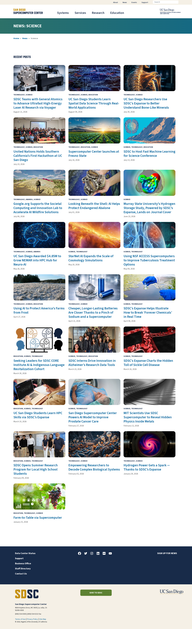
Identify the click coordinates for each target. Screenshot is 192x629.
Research (98, 13)
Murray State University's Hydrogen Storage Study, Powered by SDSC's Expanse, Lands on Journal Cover (149, 207)
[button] (181, 623)
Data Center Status (25, 553)
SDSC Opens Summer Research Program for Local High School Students (35, 469)
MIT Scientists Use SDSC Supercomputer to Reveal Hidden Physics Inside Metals (148, 417)
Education (117, 13)
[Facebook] (80, 554)
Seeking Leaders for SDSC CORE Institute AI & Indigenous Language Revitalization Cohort (39, 364)
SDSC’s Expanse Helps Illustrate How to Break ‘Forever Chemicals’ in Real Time (148, 312)
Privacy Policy (32, 619)
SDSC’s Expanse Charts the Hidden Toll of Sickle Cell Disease (148, 362)
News (25, 38)
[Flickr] (105, 554)
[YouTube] (111, 554)
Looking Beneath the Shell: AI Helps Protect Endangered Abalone (94, 205)
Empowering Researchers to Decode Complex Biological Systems (94, 467)
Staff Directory (23, 568)
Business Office (23, 563)
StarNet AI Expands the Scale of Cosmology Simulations (90, 258)
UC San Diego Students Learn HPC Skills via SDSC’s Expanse (37, 415)
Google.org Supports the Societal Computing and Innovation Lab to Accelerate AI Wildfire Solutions (37, 207)
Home (16, 38)
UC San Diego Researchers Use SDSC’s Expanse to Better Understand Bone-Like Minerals (146, 103)
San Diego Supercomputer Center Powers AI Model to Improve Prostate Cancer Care (92, 417)
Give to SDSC (95, 592)
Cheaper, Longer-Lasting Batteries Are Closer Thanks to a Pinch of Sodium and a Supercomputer (93, 312)
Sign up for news (167, 553)
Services (80, 13)
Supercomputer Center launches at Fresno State (93, 153)
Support (19, 558)
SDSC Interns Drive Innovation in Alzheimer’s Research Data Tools (92, 362)
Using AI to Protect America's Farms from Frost (39, 310)
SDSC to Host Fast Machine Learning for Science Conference (149, 153)
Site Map (42, 619)
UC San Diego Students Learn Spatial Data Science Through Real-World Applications (93, 103)
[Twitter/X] (87, 554)
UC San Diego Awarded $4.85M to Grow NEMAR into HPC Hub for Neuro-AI (37, 260)
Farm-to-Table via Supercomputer (37, 517)
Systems (63, 13)
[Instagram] (93, 554)
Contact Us (21, 573)
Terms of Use (20, 619)
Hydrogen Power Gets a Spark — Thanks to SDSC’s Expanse (147, 467)
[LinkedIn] (99, 554)
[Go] (180, 2)
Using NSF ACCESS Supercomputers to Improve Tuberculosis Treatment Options (149, 260)
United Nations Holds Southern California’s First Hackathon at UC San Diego (37, 155)
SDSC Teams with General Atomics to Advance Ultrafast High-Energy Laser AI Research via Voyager (37, 103)
